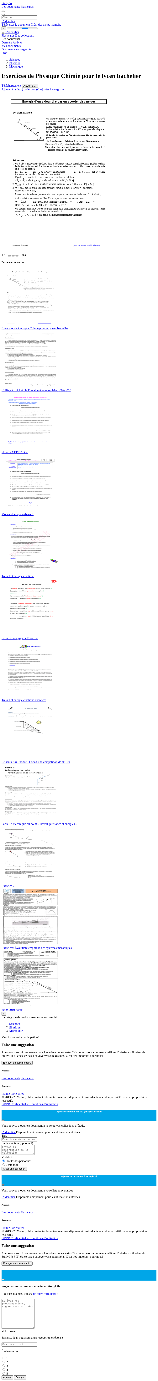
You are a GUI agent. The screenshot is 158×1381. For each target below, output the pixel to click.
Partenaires (17, 1093)
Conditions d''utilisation (43, 1104)
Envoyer (20, 1377)
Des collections (24, 35)
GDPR (6, 1104)
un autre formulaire (45, 1293)
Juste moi (12, 1164)
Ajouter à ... (29, 85)
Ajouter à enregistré (52, 89)
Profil (5, 52)
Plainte (6, 1093)
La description (17, 1143)
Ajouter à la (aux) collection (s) (21, 89)
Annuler (7, 1377)
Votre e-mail (9, 1331)
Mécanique (16, 66)
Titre (4, 1135)
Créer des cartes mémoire (46, 24)
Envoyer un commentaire (17, 1062)
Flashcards (27, 6)
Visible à (7, 1157)
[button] (9, 255)
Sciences (14, 59)
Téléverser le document (16, 24)
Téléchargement (12, 85)
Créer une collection (14, 1168)
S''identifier (8, 21)
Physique (14, 63)
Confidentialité (20, 1104)
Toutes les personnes (18, 1161)
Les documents (11, 6)
